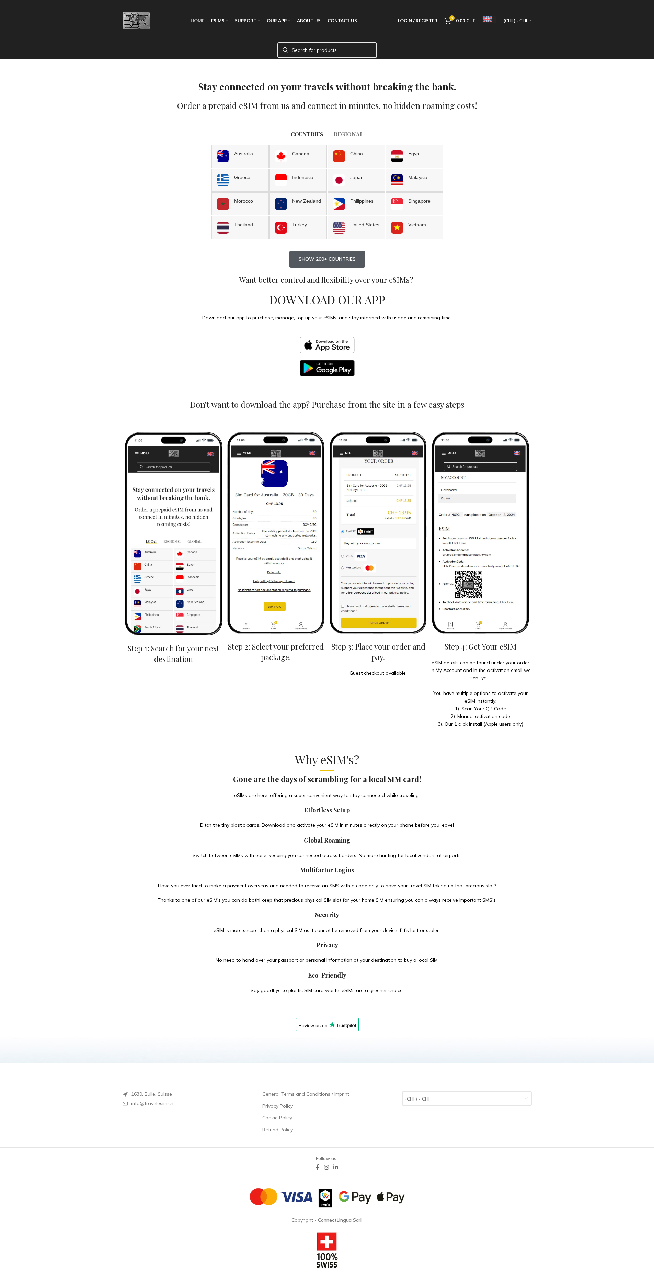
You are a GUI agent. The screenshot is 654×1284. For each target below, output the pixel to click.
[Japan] (356, 180)
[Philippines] (356, 204)
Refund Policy (277, 1130)
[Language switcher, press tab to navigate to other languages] (489, 19)
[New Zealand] (298, 204)
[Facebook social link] (317, 1167)
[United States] (356, 228)
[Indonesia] (298, 180)
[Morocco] (240, 204)
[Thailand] (240, 228)
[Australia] (240, 156)
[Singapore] (414, 204)
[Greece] (240, 180)
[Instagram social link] (326, 1167)
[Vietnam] (414, 228)
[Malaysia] (414, 180)
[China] (356, 156)
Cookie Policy (277, 1118)
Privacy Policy (277, 1106)
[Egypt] (414, 156)
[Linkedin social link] (336, 1167)
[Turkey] (298, 228)
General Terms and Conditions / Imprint (305, 1094)
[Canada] (298, 156)
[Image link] (327, 344)
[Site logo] (136, 20)
